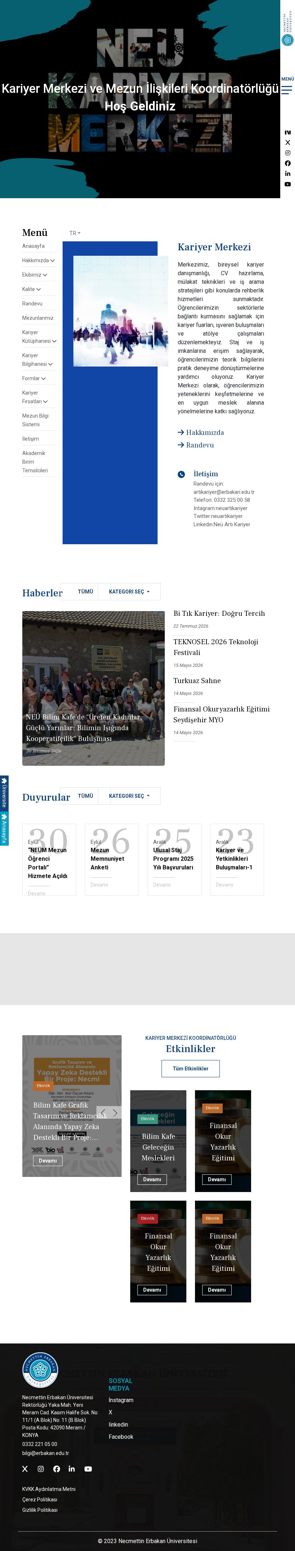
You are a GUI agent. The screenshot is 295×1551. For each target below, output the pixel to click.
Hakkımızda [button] (36, 260)
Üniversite (4, 796)
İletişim (30, 439)
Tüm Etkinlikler (191, 1069)
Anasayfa (4, 831)
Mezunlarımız (38, 318)
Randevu (32, 303)
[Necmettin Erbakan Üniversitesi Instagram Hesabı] (287, 153)
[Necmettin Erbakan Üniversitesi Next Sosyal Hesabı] (288, 132)
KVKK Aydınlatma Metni (49, 1489)
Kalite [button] (29, 289)
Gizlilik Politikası (40, 1510)
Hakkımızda (204, 432)
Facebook (121, 1436)
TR (72, 233)
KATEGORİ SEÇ (127, 592)
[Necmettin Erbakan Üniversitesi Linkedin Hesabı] (287, 173)
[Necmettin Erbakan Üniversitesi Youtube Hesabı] (288, 184)
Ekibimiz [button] (32, 275)
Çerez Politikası (39, 1499)
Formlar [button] (31, 378)
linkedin (118, 1424)
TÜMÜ (85, 592)
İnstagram (121, 1400)
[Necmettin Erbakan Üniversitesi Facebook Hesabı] (288, 163)
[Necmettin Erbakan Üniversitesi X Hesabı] (288, 142)
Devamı (36, 893)
